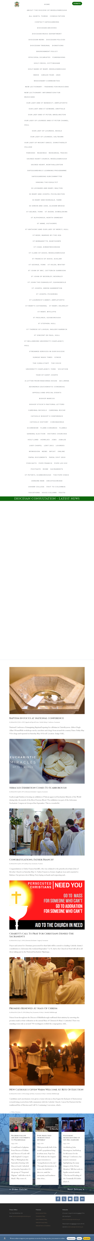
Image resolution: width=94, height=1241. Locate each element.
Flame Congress (48, 428)
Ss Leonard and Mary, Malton (47, 188)
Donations (58, 45)
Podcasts (32, 463)
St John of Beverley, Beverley (47, 276)
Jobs (54, 439)
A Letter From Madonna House (41, 381)
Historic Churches (57, 434)
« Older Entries (14, 1112)
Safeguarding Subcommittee (47, 176)
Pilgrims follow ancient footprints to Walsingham (20, 1137)
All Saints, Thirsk (38, 16)
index (36, 75)
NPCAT (52, 451)
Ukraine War (37, 481)
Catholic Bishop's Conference (47, 416)
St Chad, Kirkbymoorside (47, 247)
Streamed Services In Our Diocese (47, 351)
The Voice (56, 363)
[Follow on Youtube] (70, 1199)
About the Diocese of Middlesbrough (47, 10)
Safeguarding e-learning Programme (47, 170)
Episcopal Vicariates (39, 57)
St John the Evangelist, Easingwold (47, 282)
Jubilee (62, 439)
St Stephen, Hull (47, 323)
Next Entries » (76, 1189)
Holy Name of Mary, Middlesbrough (47, 69)
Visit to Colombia (56, 487)
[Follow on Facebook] (58, 1199)
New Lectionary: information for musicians (42, 95)
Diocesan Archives (47, 28)
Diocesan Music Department (47, 34)
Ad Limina (64, 381)
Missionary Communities (47, 81)
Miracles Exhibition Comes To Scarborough (38, 787)
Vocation (63, 369)
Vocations (34, 492)
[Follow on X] (64, 1199)
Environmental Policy (41, 1213)
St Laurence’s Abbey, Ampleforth (47, 300)
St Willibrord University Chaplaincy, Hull (44, 343)
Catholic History (39, 422)
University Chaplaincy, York (41, 369)
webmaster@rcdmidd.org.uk (75, 1227)
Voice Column (49, 492)
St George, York (37, 264)
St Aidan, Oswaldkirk (56, 212)
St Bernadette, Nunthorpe (47, 241)
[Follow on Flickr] (82, 1199)
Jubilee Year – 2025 (51, 75)
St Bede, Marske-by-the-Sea (47, 235)
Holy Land (33, 439)
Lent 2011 (49, 445)
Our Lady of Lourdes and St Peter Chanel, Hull (46, 123)
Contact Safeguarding (47, 22)
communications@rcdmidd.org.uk (22, 1216)
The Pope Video (61, 475)
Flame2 (63, 428)
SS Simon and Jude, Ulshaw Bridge (47, 206)
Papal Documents (38, 457)
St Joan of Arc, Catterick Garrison (47, 270)
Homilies (45, 439)
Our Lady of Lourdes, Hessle (47, 131)
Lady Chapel (35, 445)
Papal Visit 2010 (57, 457)
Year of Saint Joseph (47, 375)
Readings (42, 153)
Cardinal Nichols (37, 410)
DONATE (77, 3)
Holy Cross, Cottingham (47, 63)
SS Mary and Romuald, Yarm (47, 200)
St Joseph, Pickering (47, 294)
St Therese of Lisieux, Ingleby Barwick (47, 329)
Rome (45, 469)
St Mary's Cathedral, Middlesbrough (48, 1012)
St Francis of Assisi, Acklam (47, 259)
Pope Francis (45, 463)
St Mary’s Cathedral (36, 306)
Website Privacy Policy (41, 1222)
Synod (58, 357)
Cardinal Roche (57, 410)
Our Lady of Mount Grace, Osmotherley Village (45, 145)
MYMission (34, 451)
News (44, 451)
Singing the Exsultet (47, 182)
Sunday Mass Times (43, 357)
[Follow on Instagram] (76, 1199)
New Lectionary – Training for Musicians (47, 87)
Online (61, 451)
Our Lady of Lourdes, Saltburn (47, 137)
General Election (36, 434)
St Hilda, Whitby (56, 264)
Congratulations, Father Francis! (31, 859)
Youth (62, 492)
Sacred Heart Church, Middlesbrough (47, 159)
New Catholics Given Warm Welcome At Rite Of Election (46, 1089)
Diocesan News (36, 39)
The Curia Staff (41, 363)
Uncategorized (54, 481)
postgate (36, 469)
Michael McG (14, 722)
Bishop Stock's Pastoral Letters (46, 404)
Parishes (30, 153)
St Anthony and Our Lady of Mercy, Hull (47, 229)
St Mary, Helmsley (58, 306)
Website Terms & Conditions (43, 1225)
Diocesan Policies (55, 39)
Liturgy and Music (30, 1093)
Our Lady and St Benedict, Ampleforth (46, 103)
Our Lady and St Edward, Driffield (47, 109)
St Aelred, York (34, 212)
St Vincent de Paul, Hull (47, 335)
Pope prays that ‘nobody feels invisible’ (44, 1137)
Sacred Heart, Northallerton (47, 164)
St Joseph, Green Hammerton (47, 288)
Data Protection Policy (41, 1219)
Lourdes (60, 445)
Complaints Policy (40, 1216)
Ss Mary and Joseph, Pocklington (47, 194)
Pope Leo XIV (60, 463)
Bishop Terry (28, 863)
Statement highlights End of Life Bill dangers (71, 1137)
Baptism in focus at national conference (36, 718)
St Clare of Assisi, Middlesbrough (47, 253)
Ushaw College (36, 487)
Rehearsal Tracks (58, 153)
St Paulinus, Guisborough (47, 317)
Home (47, 4)
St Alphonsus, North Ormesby (47, 217)
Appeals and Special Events (46, 392)
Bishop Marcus (47, 398)
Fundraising (59, 57)
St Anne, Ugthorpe (47, 223)
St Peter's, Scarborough (38, 475)
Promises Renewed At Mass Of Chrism (33, 1008)
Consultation (57, 16)
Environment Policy (47, 51)
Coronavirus (57, 422)
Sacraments (56, 469)
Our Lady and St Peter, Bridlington (47, 114)
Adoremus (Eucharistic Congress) (47, 387)
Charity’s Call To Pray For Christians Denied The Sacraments (41, 935)
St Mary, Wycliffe (47, 312)
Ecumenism (32, 428)
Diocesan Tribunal (40, 45)
